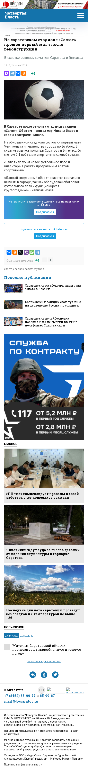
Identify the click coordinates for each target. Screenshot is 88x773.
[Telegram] (12, 73)
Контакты (14, 690)
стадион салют (23, 269)
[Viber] (26, 252)
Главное (10, 444)
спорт (8, 269)
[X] (20, 252)
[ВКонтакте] (18, 73)
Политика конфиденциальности (23, 764)
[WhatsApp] (31, 252)
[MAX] (6, 73)
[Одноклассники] (23, 73)
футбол (39, 269)
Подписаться (45, 212)
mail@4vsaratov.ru (21, 701)
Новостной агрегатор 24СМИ (44, 661)
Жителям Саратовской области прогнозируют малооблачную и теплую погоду (46, 649)
